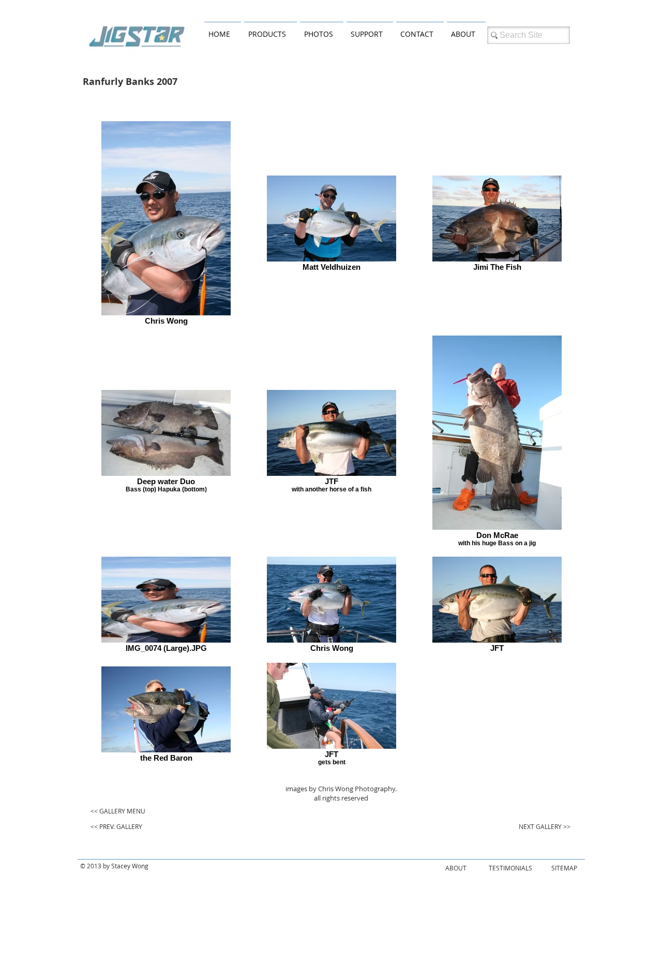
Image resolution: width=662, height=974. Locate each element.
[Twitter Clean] (535, 890)
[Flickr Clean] (558, 890)
